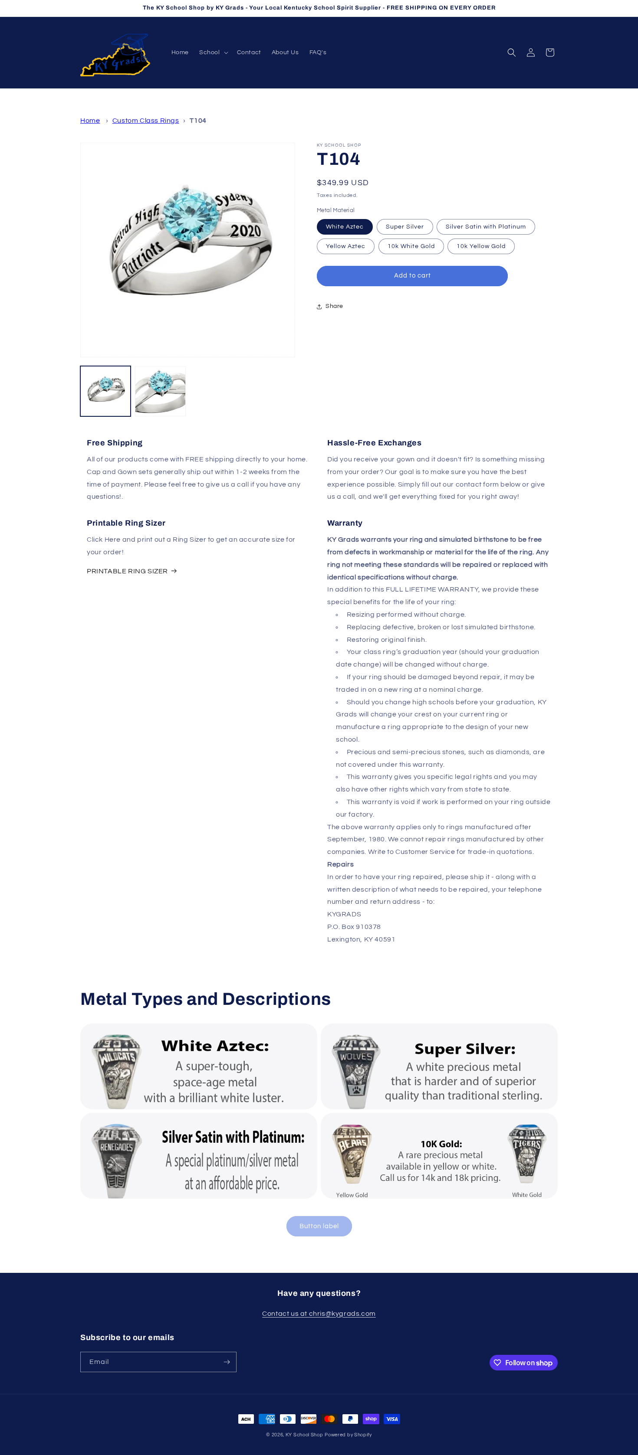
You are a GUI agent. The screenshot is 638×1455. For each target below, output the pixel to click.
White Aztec (345, 227)
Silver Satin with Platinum (486, 227)
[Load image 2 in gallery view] (160, 391)
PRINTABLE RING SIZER (127, 571)
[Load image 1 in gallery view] (105, 391)
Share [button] (334, 306)
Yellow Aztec (345, 246)
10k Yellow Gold (481, 246)
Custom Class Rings (145, 120)
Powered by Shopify (348, 1434)
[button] (213, 52)
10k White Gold (411, 246)
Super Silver (405, 227)
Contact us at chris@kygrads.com (319, 1313)
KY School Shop (304, 1434)
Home (90, 120)
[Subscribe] (226, 1362)
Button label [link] (319, 1226)
